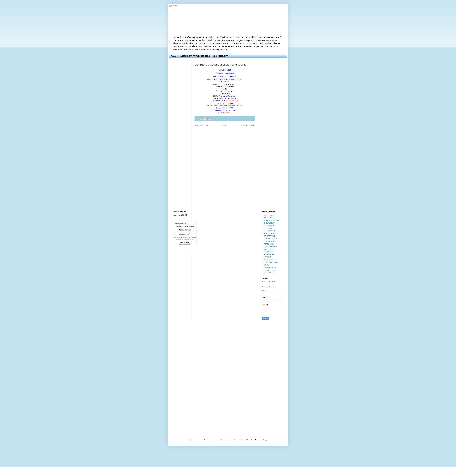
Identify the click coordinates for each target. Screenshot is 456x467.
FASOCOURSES (270, 233)
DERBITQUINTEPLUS (271, 262)
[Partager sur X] (205, 118)
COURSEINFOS (269, 228)
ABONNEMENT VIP (220, 56)
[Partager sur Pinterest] (210, 118)
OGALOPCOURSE (270, 247)
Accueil (174, 56)
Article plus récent (201, 125)
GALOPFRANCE (269, 236)
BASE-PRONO (269, 218)
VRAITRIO (267, 257)
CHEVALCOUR (269, 223)
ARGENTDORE (269, 215)
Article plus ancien (247, 125)
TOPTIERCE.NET (270, 270)
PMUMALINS (268, 260)
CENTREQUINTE (270, 267)
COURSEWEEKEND (271, 231)
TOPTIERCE (268, 252)
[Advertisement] (180, 97)
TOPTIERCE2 (268, 244)
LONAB (266, 265)
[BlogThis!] (203, 118)
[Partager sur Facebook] (208, 118)
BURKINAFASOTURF (271, 220)
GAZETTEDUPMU (270, 239)
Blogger (265, 440)
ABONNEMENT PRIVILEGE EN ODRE (195, 56)
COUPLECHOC (269, 226)
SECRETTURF (269, 254)
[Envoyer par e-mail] (201, 118)
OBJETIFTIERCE (270, 241)
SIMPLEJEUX (269, 249)
